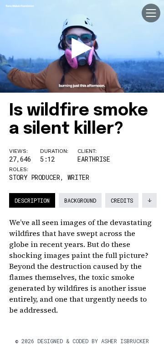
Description (32, 200)
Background (80, 200)
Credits (122, 200)
